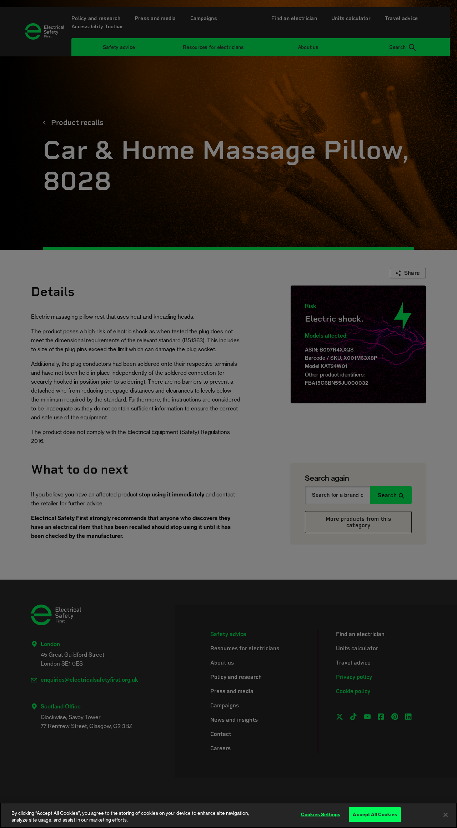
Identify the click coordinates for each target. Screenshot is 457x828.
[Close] (445, 815)
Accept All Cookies (375, 814)
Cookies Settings (320, 814)
